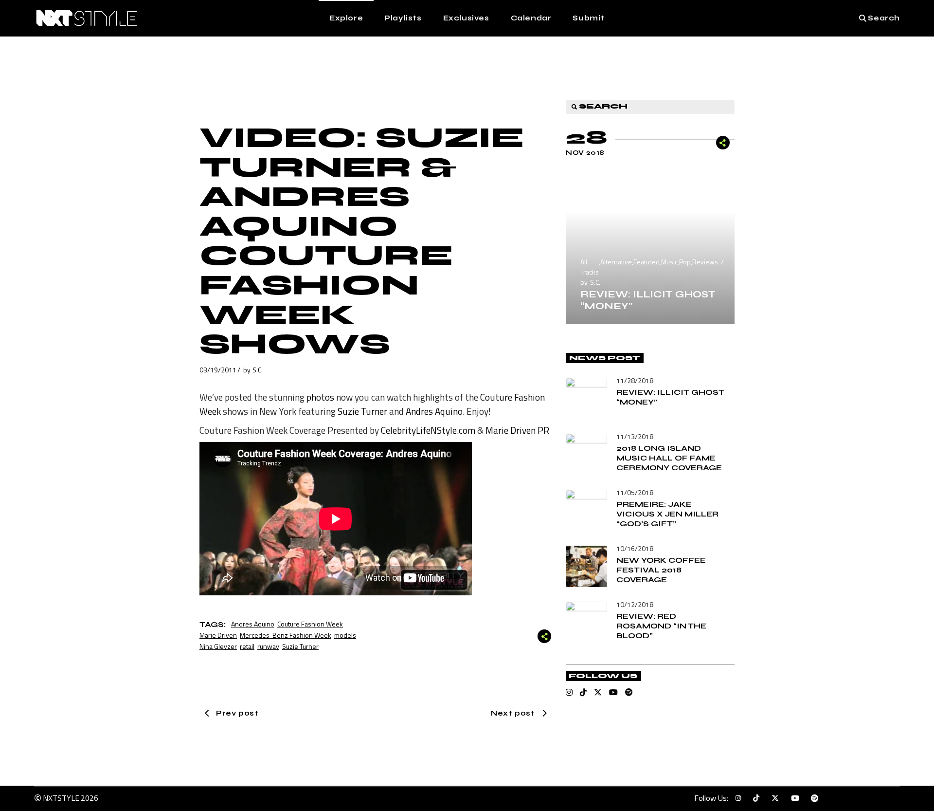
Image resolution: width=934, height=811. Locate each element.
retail (247, 646)
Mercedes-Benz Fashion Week (285, 635)
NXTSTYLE (61, 798)
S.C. (257, 370)
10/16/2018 (634, 548)
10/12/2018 (634, 604)
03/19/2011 (217, 370)
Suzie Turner (362, 411)
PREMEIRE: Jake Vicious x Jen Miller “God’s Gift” (667, 513)
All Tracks (589, 267)
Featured (646, 262)
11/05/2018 (634, 492)
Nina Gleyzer (218, 646)
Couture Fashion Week (310, 624)
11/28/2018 (634, 380)
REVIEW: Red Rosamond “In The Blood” (661, 625)
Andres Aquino (434, 411)
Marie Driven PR (517, 430)
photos (320, 397)
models (345, 635)
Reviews (705, 262)
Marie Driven (218, 635)
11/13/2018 (634, 436)
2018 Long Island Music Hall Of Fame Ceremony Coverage (669, 457)
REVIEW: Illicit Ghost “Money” (648, 300)
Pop (685, 262)
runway (268, 646)
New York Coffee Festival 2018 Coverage (661, 569)
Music (669, 262)
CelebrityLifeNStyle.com (428, 430)
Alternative (616, 262)
